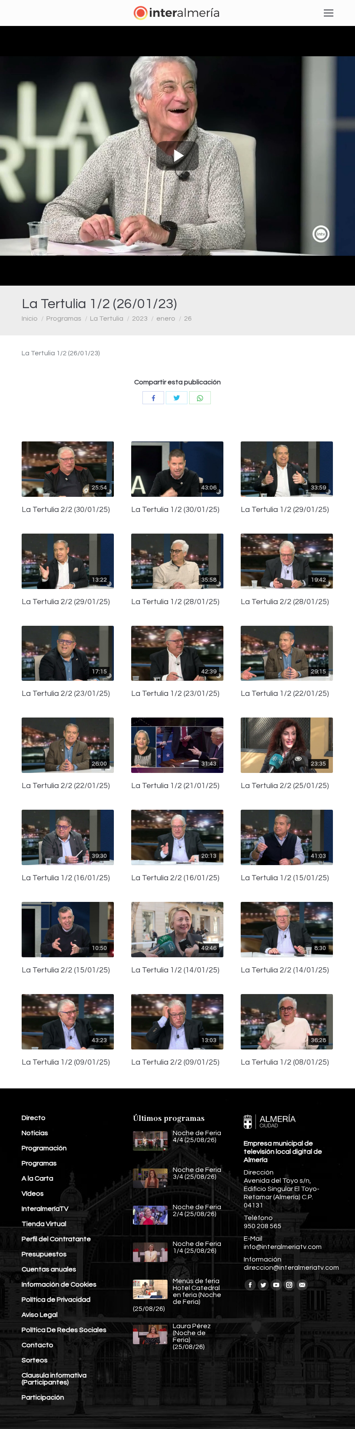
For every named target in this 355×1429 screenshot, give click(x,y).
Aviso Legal (40, 1314)
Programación (44, 1148)
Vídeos (33, 1193)
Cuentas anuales (49, 1269)
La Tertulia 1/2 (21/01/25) (175, 786)
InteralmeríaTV (45, 1208)
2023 (140, 318)
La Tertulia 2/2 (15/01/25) (66, 970)
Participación (43, 1397)
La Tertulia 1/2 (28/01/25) (175, 602)
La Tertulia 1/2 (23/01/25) (175, 694)
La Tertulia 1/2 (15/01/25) (285, 878)
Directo (33, 1117)
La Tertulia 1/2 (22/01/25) (285, 694)
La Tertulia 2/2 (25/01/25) (285, 786)
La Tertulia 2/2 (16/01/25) (175, 878)
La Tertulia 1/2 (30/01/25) (175, 510)
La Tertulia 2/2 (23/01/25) (66, 694)
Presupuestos (44, 1254)
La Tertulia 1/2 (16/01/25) (66, 878)
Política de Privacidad (56, 1299)
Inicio (30, 318)
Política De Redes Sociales (64, 1329)
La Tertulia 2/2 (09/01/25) (175, 1062)
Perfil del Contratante (56, 1239)
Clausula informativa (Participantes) (54, 1379)
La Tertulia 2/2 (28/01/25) (285, 602)
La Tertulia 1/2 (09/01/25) (66, 1062)
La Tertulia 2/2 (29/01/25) (66, 602)
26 (188, 318)
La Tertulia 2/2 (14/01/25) (285, 970)
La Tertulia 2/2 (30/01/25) (66, 510)
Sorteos (35, 1360)
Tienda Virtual (44, 1223)
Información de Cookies (59, 1284)
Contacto (37, 1345)
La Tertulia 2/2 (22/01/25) (66, 786)
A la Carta (37, 1178)
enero (165, 318)
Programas (63, 318)
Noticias (35, 1133)
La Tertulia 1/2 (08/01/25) (285, 1062)
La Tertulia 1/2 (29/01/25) (285, 510)
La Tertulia (106, 318)
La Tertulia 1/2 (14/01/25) (175, 970)
